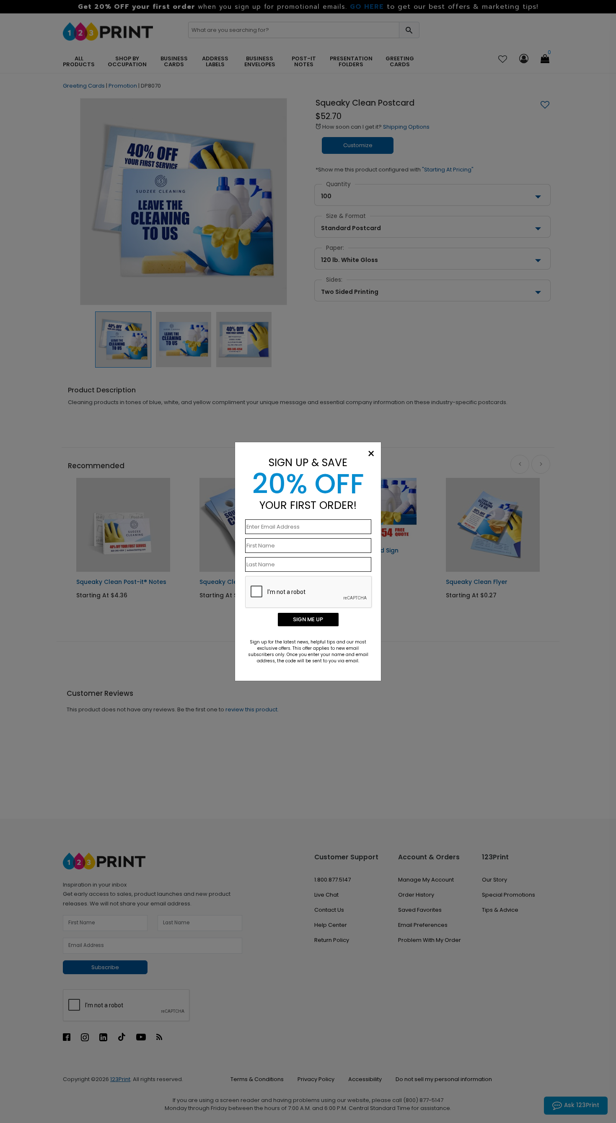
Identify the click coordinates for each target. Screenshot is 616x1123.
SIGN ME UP (308, 619)
